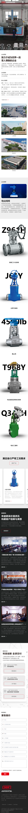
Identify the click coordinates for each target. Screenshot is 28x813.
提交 (5, 774)
